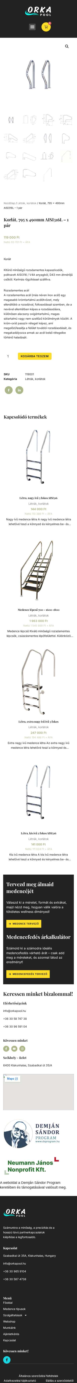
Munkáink (9, 1327)
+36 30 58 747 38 (15, 1018)
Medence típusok (14, 1309)
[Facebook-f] (6, 1049)
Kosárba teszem (35, 356)
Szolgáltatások (12, 1315)
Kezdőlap (9, 203)
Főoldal (7, 1302)
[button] (32, 27)
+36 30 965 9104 (14, 1271)
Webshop (9, 1321)
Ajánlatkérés (11, 1334)
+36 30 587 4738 (14, 1279)
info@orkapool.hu (14, 1010)
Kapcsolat (9, 1340)
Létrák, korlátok (27, 203)
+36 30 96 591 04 (15, 1026)
